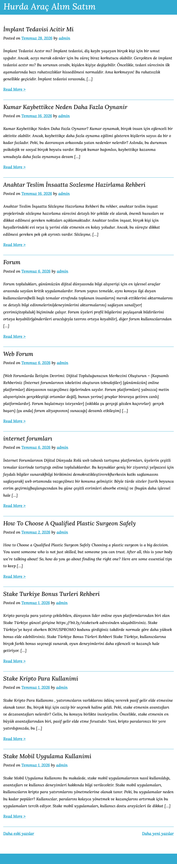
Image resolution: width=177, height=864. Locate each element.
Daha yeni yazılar (158, 833)
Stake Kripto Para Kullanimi (40, 678)
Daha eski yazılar (18, 833)
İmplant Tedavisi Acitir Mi (38, 29)
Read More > (14, 89)
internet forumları (27, 438)
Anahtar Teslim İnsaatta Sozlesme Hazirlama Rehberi (74, 184)
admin (64, 38)
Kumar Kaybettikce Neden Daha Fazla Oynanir (65, 107)
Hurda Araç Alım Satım (49, 6)
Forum (12, 262)
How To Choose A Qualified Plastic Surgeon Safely (69, 523)
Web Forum (18, 353)
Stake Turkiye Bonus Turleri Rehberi (51, 593)
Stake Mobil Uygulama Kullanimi (47, 756)
